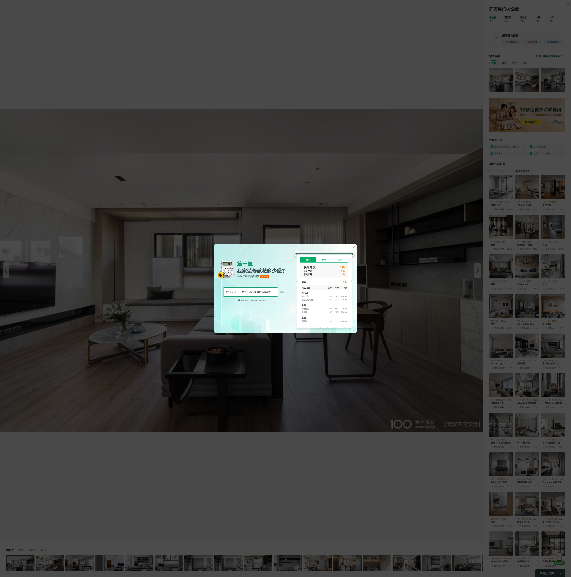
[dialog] (285, 288)
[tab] (308, 260)
